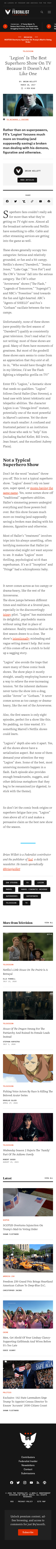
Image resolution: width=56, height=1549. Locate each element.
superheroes (11, 896)
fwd (30, 859)
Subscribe (28, 1532)
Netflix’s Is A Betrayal (25, 972)
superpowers (32, 896)
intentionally (21, 638)
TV (26, 903)
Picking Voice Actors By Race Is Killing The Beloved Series (28, 1093)
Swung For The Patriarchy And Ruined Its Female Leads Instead (26, 1032)
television (11, 903)
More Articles (27, 180)
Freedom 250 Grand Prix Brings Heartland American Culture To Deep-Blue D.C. (28, 1283)
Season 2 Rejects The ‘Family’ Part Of (26, 1152)
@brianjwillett (11, 869)
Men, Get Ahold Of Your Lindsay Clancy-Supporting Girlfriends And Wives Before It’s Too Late (27, 1341)
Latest (7, 1178)
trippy (7, 614)
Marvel (9, 889)
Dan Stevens (11, 882)
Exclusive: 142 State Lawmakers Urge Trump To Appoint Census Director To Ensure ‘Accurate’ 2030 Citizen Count (25, 1401)
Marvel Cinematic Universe (34, 889)
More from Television (17, 923)
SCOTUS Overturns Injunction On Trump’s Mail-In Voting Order (23, 1227)
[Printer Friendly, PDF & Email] (49, 201)
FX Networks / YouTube (18, 119)
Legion (40, 882)
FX (27, 882)
